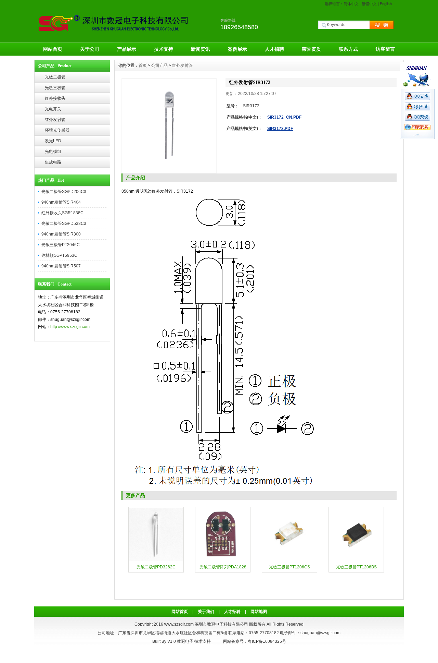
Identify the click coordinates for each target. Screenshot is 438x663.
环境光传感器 (57, 130)
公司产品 (159, 65)
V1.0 (171, 641)
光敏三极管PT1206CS (289, 567)
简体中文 (351, 4)
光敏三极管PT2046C (60, 244)
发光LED (53, 140)
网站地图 (258, 611)
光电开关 (53, 109)
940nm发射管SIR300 (61, 234)
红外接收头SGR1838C (62, 212)
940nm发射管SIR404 (61, 202)
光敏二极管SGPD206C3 (63, 191)
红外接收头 (55, 98)
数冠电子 (185, 641)
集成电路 (53, 162)
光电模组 (53, 151)
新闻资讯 (200, 49)
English (386, 4)
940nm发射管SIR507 (61, 266)
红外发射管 (55, 119)
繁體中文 (369, 4)
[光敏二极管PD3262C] (156, 560)
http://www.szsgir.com (70, 326)
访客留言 (385, 49)
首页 (143, 65)
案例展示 (237, 49)
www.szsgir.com (179, 624)
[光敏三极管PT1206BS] (356, 560)
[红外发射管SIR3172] (169, 125)
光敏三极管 (55, 87)
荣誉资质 (311, 49)
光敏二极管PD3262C (156, 567)
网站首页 (52, 49)
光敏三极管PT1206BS (356, 567)
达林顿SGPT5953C (59, 255)
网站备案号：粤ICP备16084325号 (254, 641)
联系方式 (348, 49)
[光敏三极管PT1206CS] (289, 560)
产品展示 (126, 49)
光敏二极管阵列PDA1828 (222, 567)
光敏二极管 (55, 77)
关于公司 (89, 49)
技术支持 (163, 49)
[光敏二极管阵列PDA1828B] (222, 560)
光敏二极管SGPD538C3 (63, 223)
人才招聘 (274, 49)
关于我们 (206, 611)
